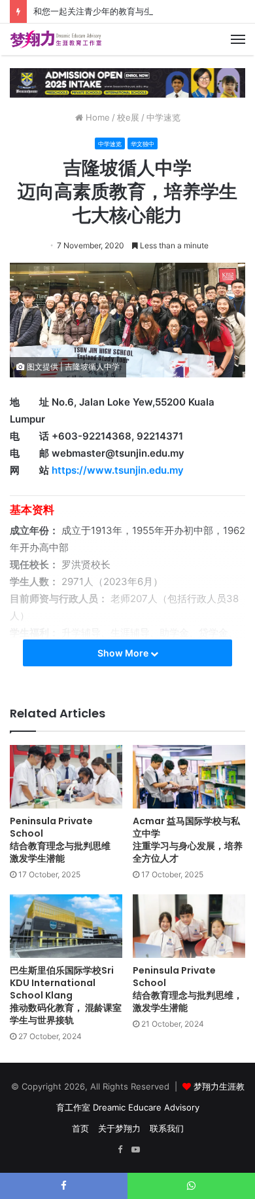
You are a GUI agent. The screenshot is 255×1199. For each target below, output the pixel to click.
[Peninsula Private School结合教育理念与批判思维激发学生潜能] (66, 777)
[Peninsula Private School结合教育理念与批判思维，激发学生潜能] (189, 926)
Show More (123, 652)
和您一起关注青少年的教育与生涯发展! (106, 11)
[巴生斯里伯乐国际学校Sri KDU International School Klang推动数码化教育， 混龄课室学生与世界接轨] (66, 926)
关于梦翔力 (119, 1128)
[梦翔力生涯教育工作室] (55, 39)
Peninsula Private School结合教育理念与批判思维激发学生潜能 (60, 839)
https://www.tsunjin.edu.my (118, 470)
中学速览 (163, 117)
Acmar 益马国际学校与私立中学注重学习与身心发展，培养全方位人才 (188, 839)
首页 (80, 1128)
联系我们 (167, 1128)
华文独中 (142, 143)
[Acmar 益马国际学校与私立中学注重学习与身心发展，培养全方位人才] (189, 777)
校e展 (128, 117)
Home (96, 117)
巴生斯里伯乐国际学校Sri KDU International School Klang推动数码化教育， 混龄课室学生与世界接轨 (66, 995)
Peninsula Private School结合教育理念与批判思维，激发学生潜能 (188, 989)
